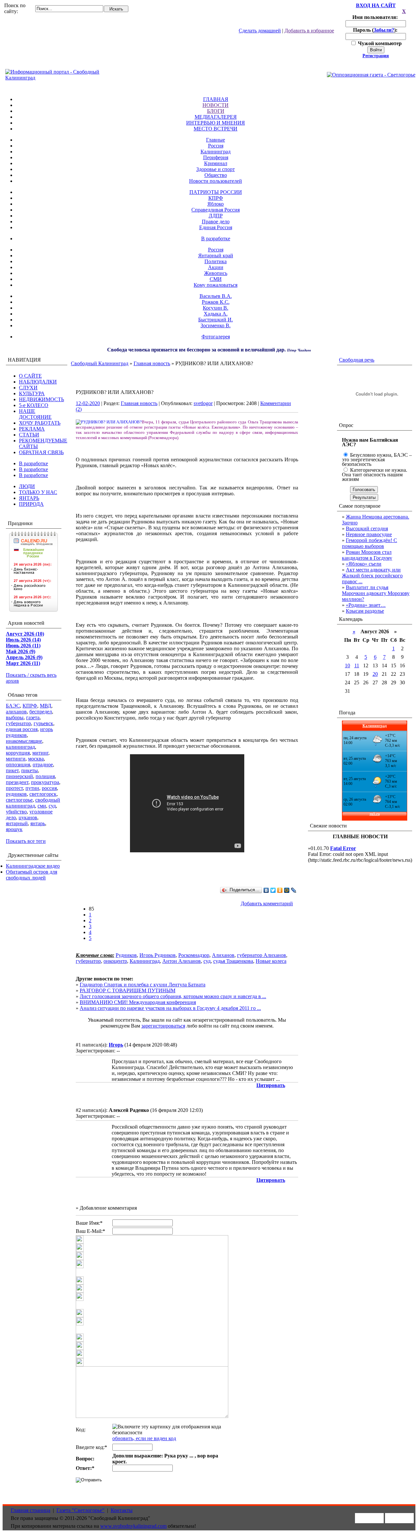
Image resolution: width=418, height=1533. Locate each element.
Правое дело (216, 221)
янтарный (17, 823)
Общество (215, 175)
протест (14, 788)
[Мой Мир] (286, 890)
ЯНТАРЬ (29, 498)
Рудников (126, 955)
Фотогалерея (215, 336)
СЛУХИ (28, 387)
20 (375, 674)
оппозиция (18, 764)
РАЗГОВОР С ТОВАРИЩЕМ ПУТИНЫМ (127, 990)
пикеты (29, 770)
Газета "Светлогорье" (80, 1510)
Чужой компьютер (379, 43)
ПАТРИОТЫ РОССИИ (215, 192)
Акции (215, 267)
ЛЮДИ (27, 486)
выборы (15, 717)
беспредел (40, 711)
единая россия (22, 729)
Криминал (215, 163)
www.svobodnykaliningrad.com (133, 1526)
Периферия (215, 157)
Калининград (216, 151)
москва (36, 758)
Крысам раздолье (365, 611)
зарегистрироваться (163, 1026)
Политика (215, 261)
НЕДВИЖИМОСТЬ (41, 399)
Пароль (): (376, 30)
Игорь (116, 1045)
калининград (20, 747)
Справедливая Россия (215, 210)
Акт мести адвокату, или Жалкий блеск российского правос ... (372, 575)
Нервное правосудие (369, 534)
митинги (15, 758)
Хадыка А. (216, 313)
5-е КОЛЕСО (33, 405)
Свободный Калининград (99, 363)
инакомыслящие (24, 741)
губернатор (18, 723)
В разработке (215, 238)
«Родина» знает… (366, 605)
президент (17, 782)
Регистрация (375, 55)
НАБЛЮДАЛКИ (38, 381)
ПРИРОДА (31, 504)
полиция (45, 776)
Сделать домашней (260, 30)
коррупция (18, 753)
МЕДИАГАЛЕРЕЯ (216, 117)
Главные (215, 140)
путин (32, 788)
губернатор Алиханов (261, 955)
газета (33, 717)
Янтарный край (215, 255)
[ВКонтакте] (266, 890)
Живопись (215, 273)
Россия (215, 145)
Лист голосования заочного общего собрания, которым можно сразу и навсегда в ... (173, 996)
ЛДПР (216, 215)
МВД (45, 705)
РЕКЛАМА (32, 429)
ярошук (14, 829)
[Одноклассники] (280, 890)
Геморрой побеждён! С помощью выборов (369, 543)
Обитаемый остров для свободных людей (31, 874)
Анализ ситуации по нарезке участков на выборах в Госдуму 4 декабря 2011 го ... (170, 1008)
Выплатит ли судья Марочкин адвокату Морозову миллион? (376, 593)
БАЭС (13, 705)
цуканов (28, 817)
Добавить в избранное (309, 30)
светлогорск (42, 794)
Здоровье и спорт (215, 169)
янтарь (37, 823)
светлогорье (19, 800)
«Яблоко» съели (363, 564)
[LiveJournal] (293, 890)
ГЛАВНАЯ (215, 99)
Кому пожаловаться (215, 285)
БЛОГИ (215, 111)
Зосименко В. (216, 325)
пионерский (19, 776)
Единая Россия (215, 227)
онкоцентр (115, 961)
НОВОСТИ (215, 105)
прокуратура (45, 782)
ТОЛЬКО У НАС (38, 492)
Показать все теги (26, 841)
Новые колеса (271, 961)
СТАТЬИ (29, 434)
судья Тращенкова (233, 961)
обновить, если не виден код (144, 1438)
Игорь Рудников (157, 955)
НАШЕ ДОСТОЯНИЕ (35, 414)
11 (356, 665)
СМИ (216, 279)
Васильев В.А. (216, 296)
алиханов (16, 711)
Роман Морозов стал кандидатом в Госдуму (367, 555)
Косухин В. (215, 308)
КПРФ (215, 198)
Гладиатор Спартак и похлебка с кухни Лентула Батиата (142, 984)
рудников (16, 794)
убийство (16, 811)
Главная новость (152, 363)
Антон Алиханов (181, 961)
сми (42, 806)
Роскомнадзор (193, 955)
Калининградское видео (33, 866)
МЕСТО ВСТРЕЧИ (215, 128)
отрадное (43, 764)
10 (347, 665)
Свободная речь (356, 360)
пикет (12, 770)
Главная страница (30, 1510)
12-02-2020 (88, 403)
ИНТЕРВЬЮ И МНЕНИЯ (215, 123)
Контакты (122, 1510)
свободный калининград (33, 803)
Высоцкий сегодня (367, 528)
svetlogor (203, 403)
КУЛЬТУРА (32, 393)
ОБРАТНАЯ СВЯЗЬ (41, 452)
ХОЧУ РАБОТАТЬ (39, 423)
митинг (40, 753)
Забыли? (384, 30)
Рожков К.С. (216, 302)
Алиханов (223, 955)
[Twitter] (273, 890)
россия (49, 788)
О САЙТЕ (30, 376)
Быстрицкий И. (215, 319)
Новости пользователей (215, 181)
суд (52, 806)
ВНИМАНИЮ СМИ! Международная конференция (138, 1002)
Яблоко (215, 204)
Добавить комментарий (267, 903)
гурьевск (43, 723)
